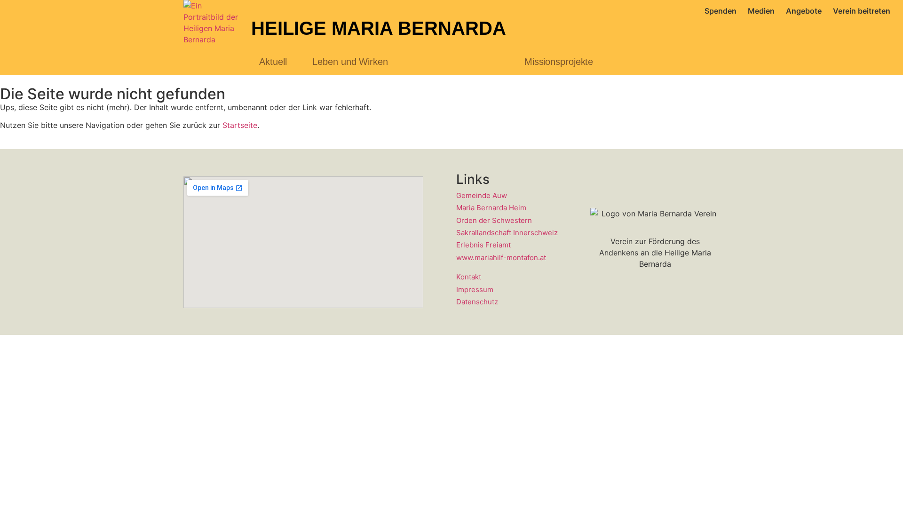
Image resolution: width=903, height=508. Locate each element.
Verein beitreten (861, 11)
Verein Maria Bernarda (455, 61)
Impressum (474, 289)
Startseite (239, 125)
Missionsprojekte (558, 61)
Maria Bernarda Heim (491, 207)
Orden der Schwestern (494, 220)
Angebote (804, 11)
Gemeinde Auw (481, 195)
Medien (761, 11)
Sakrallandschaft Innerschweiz (507, 232)
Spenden (721, 11)
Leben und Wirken (350, 61)
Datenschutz (477, 301)
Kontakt (468, 276)
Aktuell (272, 61)
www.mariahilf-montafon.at (501, 257)
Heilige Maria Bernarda (378, 28)
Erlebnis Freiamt (483, 244)
